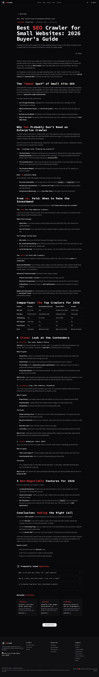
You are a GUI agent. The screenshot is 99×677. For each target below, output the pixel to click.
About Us (77, 645)
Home (18, 18)
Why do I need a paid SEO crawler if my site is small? (39, 578)
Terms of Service (79, 656)
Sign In (94, 2)
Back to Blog (23, 14)
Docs (53, 2)
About (48, 2)
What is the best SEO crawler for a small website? (38, 572)
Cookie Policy (78, 651)
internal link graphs (46, 108)
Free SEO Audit (30, 645)
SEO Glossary (54, 649)
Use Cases (53, 651)
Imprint (77, 660)
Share (79, 53)
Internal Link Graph (48, 185)
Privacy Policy (78, 653)
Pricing (39, 2)
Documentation (54, 647)
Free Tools (29, 647)
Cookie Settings (79, 649)
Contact (59, 2)
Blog (44, 2)
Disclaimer (77, 658)
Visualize (37, 278)
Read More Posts (49, 625)
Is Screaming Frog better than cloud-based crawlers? (38, 584)
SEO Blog (53, 645)
